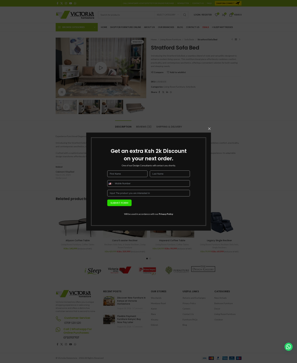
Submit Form (119, 202)
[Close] (209, 129)
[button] (289, 347)
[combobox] (110, 183)
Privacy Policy (166, 213)
